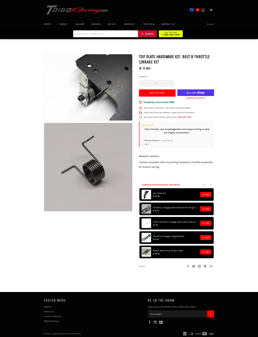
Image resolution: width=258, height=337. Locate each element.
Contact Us (168, 24)
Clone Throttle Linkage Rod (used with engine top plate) (175, 222)
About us (49, 311)
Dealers (96, 24)
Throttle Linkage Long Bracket (168, 236)
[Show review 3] (146, 144)
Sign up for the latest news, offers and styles (172, 306)
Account (210, 24)
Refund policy (51, 321)
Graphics (129, 24)
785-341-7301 (184, 117)
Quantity (143, 77)
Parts (47, 24)
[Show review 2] (144, 144)
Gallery (80, 24)
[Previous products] (204, 185)
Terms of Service (53, 316)
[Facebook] (192, 10)
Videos (63, 24)
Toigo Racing (57, 334)
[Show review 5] (150, 144)
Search (47, 306)
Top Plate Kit (159, 193)
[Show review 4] (148, 144)
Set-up (111, 24)
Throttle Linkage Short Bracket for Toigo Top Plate (175, 207)
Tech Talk (148, 24)
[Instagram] (203, 10)
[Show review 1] (142, 144)
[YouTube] (197, 10)
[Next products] (211, 185)
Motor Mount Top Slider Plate (168, 250)
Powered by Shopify (71, 334)
